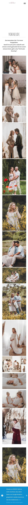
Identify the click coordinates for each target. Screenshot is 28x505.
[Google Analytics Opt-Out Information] (3, 496)
